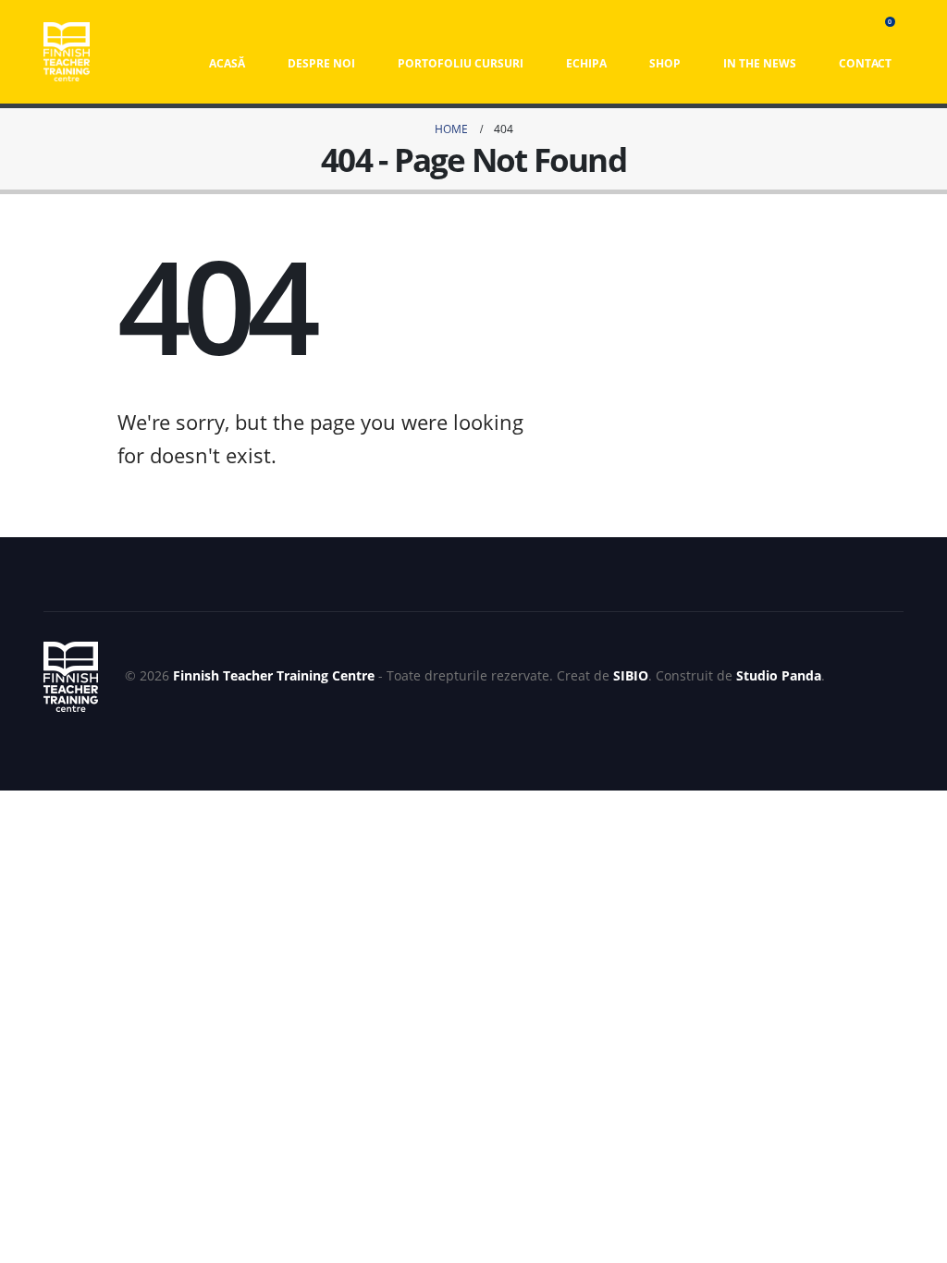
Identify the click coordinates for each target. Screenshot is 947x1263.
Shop (665, 63)
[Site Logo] (66, 51)
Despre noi (321, 63)
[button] (853, 27)
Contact (865, 63)
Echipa (586, 63)
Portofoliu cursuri (460, 63)
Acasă (227, 63)
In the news (759, 63)
